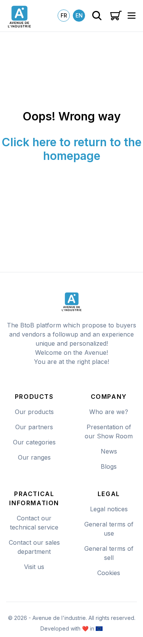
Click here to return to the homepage (71, 149)
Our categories (34, 442)
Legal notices (109, 509)
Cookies (108, 573)
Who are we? (108, 412)
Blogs (109, 466)
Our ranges (34, 457)
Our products (34, 412)
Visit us (34, 567)
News (109, 451)
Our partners (34, 427)
